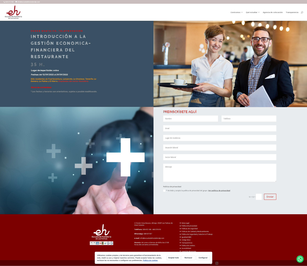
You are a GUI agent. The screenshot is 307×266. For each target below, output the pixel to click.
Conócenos (235, 12)
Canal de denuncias (189, 251)
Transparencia (292, 12)
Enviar (270, 196)
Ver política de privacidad (219, 190)
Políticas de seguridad (190, 228)
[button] (300, 259)
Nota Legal (185, 223)
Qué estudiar (251, 12)
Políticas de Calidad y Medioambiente (195, 231)
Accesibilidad (186, 248)
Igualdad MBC (187, 237)
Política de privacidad (189, 226)
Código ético (186, 240)
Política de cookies (188, 245)
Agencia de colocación (273, 12)
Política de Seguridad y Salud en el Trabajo (197, 234)
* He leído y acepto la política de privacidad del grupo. (198, 190)
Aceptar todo (173, 258)
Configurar (203, 258)
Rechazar (188, 258)
